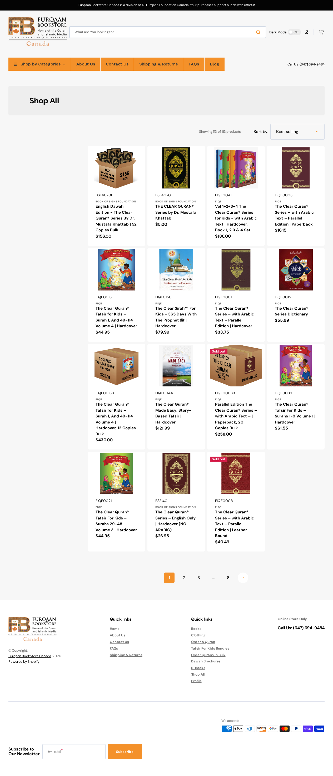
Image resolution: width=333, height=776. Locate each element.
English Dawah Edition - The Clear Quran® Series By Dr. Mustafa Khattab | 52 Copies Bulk (116, 218)
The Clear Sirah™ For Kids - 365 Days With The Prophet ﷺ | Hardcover (176, 317)
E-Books (198, 668)
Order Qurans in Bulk (208, 655)
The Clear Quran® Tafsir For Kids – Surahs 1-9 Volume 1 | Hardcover (295, 413)
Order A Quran (203, 642)
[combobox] (167, 32)
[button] (306, 32)
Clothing (198, 635)
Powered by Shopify (23, 661)
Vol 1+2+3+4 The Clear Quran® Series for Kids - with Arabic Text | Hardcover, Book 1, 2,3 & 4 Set (236, 218)
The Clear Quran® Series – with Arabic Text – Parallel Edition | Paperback (294, 215)
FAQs (114, 648)
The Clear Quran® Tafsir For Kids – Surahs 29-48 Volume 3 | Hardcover (116, 521)
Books (196, 629)
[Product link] (116, 196)
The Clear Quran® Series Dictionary (291, 311)
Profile (196, 681)
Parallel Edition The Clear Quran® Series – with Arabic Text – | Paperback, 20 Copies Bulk (236, 416)
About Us (117, 635)
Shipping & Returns (126, 655)
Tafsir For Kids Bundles (210, 648)
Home (115, 629)
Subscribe (124, 751)
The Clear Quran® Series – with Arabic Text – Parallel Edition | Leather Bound (234, 523)
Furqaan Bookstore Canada (29, 656)
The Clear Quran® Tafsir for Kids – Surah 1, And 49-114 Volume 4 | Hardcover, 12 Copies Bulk (116, 419)
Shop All (198, 674)
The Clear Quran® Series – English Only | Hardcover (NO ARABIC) (175, 521)
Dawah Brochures (206, 661)
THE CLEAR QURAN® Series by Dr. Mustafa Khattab (175, 212)
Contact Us (119, 642)
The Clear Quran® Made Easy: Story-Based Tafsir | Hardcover (173, 413)
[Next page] (243, 578)
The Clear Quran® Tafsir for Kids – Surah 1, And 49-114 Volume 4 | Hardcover (116, 317)
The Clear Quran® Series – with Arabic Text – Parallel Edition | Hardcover (234, 317)
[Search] (259, 32)
